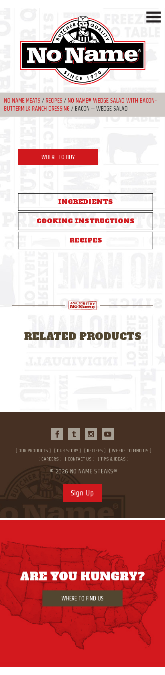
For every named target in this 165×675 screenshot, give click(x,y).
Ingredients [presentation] (85, 202)
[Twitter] (74, 434)
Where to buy (58, 157)
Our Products (33, 450)
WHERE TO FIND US (82, 598)
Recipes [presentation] (85, 240)
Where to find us (130, 450)
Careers (50, 458)
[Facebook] (57, 434)
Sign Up (82, 493)
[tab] (85, 202)
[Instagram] (91, 434)
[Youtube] (108, 434)
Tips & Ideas (113, 458)
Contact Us (80, 458)
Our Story (67, 450)
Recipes (54, 100)
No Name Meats (22, 100)
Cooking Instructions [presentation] (85, 221)
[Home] (82, 54)
